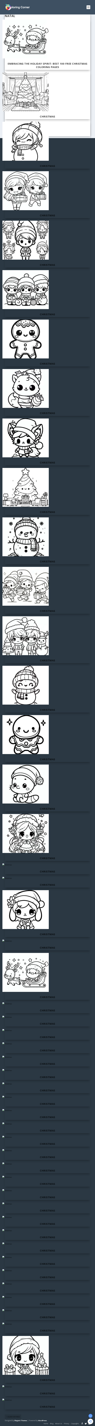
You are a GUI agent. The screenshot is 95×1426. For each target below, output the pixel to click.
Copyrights (75, 1423)
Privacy (66, 1423)
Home (46, 1423)
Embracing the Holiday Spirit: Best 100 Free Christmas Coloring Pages (47, 65)
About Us (58, 1423)
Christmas (47, 116)
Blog (51, 1423)
